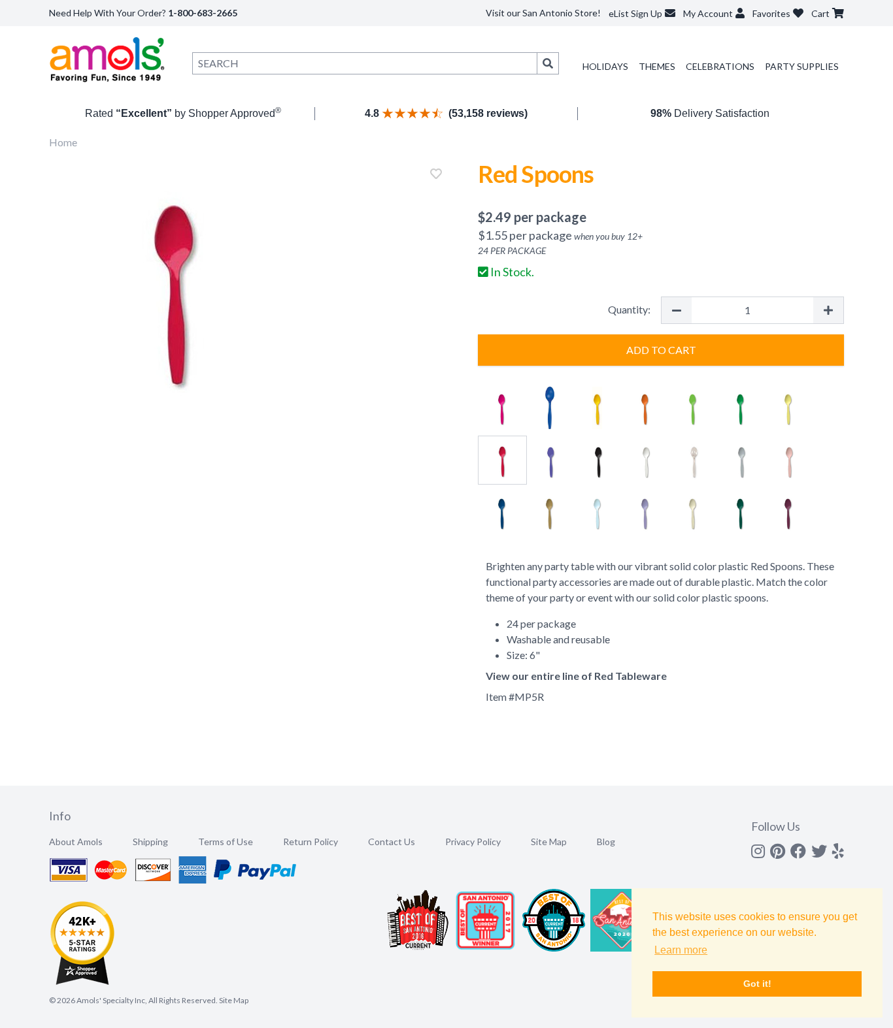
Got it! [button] (757, 983)
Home (63, 142)
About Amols (76, 841)
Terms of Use (225, 841)
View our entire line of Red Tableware (576, 675)
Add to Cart (661, 350)
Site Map (549, 841)
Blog (606, 841)
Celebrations (720, 66)
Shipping (150, 841)
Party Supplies (802, 66)
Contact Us (391, 841)
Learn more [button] (680, 950)
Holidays (605, 66)
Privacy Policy (473, 841)
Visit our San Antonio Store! (543, 12)
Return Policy (310, 841)
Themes (657, 66)
